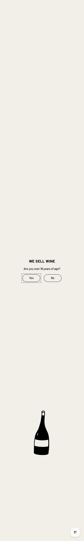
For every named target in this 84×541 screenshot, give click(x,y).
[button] (31, 278)
